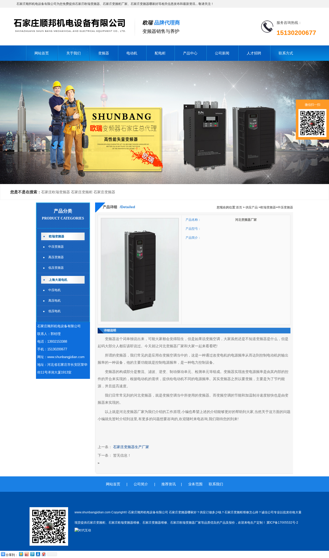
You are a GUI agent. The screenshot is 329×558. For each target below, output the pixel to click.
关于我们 (73, 53)
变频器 (103, 53)
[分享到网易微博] (43, 554)
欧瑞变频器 (56, 236)
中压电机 (54, 290)
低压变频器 (56, 268)
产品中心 (190, 53)
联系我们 (216, 484)
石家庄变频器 (104, 192)
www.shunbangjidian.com (66, 357)
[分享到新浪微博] (26, 554)
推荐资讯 (168, 484)
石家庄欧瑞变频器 (87, 4)
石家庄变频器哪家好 (144, 4)
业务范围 (195, 484)
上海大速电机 (58, 280)
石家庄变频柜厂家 (115, 4)
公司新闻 (222, 53)
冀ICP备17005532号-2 (282, 522)
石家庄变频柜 (82, 192)
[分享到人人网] (38, 554)
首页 (239, 207)
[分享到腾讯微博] (32, 554)
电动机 (131, 53)
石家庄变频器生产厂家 (131, 447)
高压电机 (54, 300)
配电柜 (160, 53)
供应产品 (251, 207)
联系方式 (286, 53)
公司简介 (141, 484)
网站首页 (41, 53)
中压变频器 (56, 246)
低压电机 (54, 311)
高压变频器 (56, 257)
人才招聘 (254, 53)
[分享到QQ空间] (21, 554)
